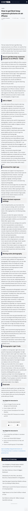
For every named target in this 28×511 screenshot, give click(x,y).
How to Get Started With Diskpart (12, 438)
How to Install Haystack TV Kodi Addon (13, 444)
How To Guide (13, 450)
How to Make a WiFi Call (10, 408)
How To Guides (19, 450)
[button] (26, 509)
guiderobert (14, 448)
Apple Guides (4, 448)
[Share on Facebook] (13, 42)
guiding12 (7, 450)
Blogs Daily (9, 448)
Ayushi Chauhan (6, 18)
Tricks (7, 453)
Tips (5, 453)
